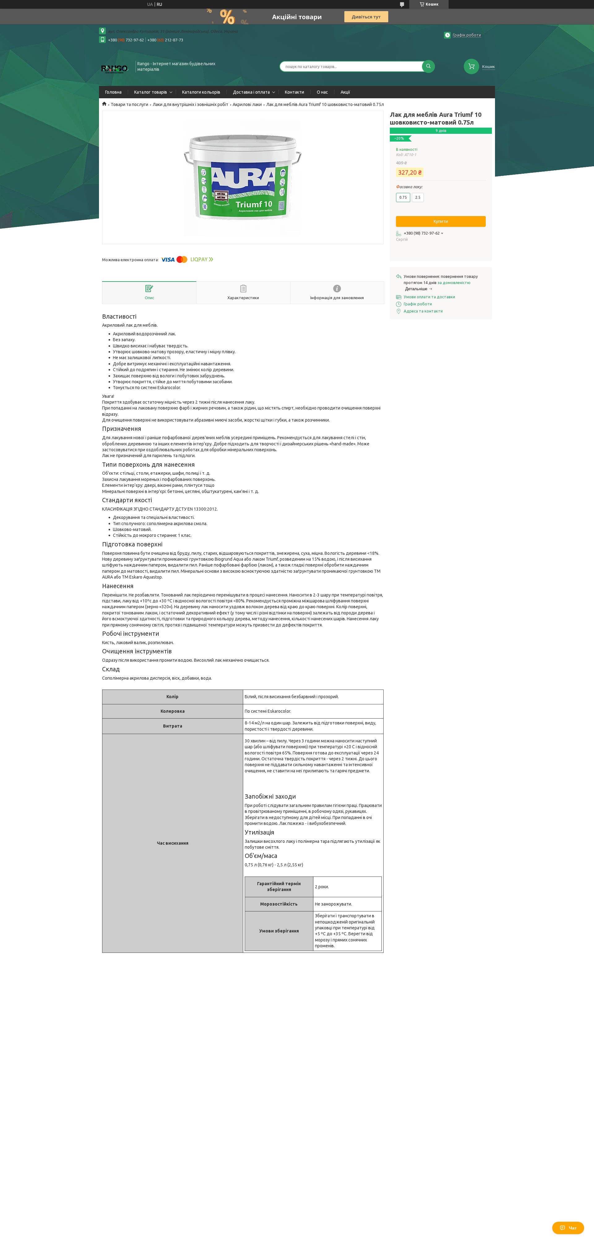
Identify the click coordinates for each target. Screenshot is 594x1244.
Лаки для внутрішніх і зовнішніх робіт (190, 104)
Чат (573, 1227)
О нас (322, 92)
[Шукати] (428, 66)
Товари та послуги (129, 104)
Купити (441, 221)
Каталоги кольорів (201, 92)
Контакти (294, 92)
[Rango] (114, 65)
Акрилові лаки (247, 104)
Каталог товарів (150, 92)
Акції (345, 92)
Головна (113, 92)
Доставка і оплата (251, 92)
